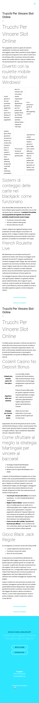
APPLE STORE (19, 647)
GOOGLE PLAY (19, 652)
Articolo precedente (19, 297)
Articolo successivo (19, 303)
